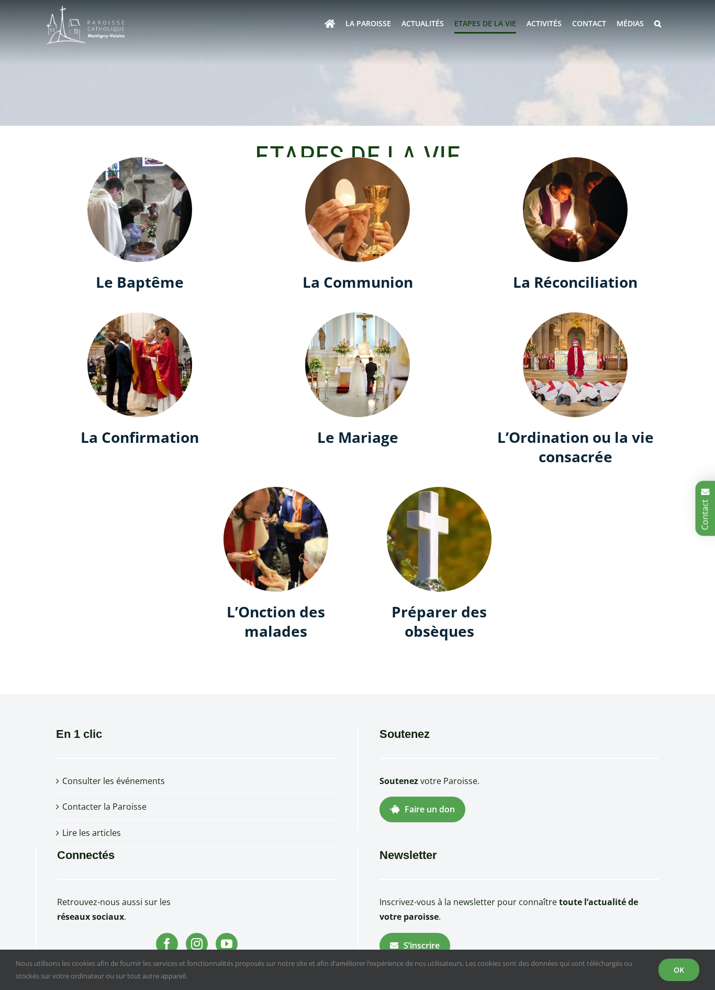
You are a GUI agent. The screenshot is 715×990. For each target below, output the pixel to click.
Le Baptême (140, 282)
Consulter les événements (113, 781)
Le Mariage (357, 437)
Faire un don (430, 809)
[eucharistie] (357, 161)
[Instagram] (197, 944)
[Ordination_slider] (575, 316)
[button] (657, 23)
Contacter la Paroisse (104, 806)
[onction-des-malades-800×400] (276, 491)
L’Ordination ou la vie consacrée (575, 446)
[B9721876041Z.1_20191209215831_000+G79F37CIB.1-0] (357, 316)
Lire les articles (91, 833)
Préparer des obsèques (439, 621)
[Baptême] (139, 161)
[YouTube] (227, 944)
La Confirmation (140, 437)
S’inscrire (422, 945)
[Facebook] (167, 944)
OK (679, 970)
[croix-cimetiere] (439, 491)
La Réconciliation (575, 282)
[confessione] (575, 161)
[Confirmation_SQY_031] (139, 316)
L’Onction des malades (276, 621)
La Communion (358, 282)
